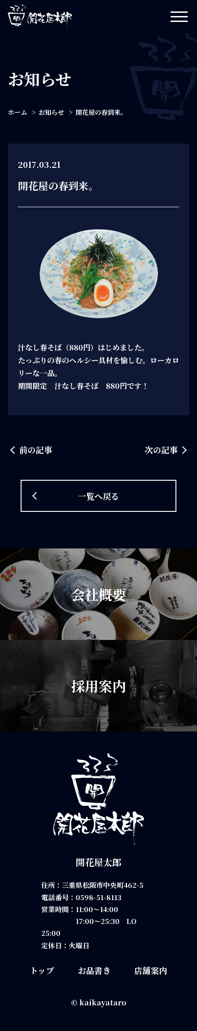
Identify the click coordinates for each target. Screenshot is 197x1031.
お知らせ (51, 112)
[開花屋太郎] (40, 16)
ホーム (17, 112)
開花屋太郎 (98, 862)
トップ (42, 970)
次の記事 (161, 450)
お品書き (94, 970)
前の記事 (35, 450)
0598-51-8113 (98, 897)
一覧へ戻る (98, 496)
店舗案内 (150, 970)
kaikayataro (102, 1002)
